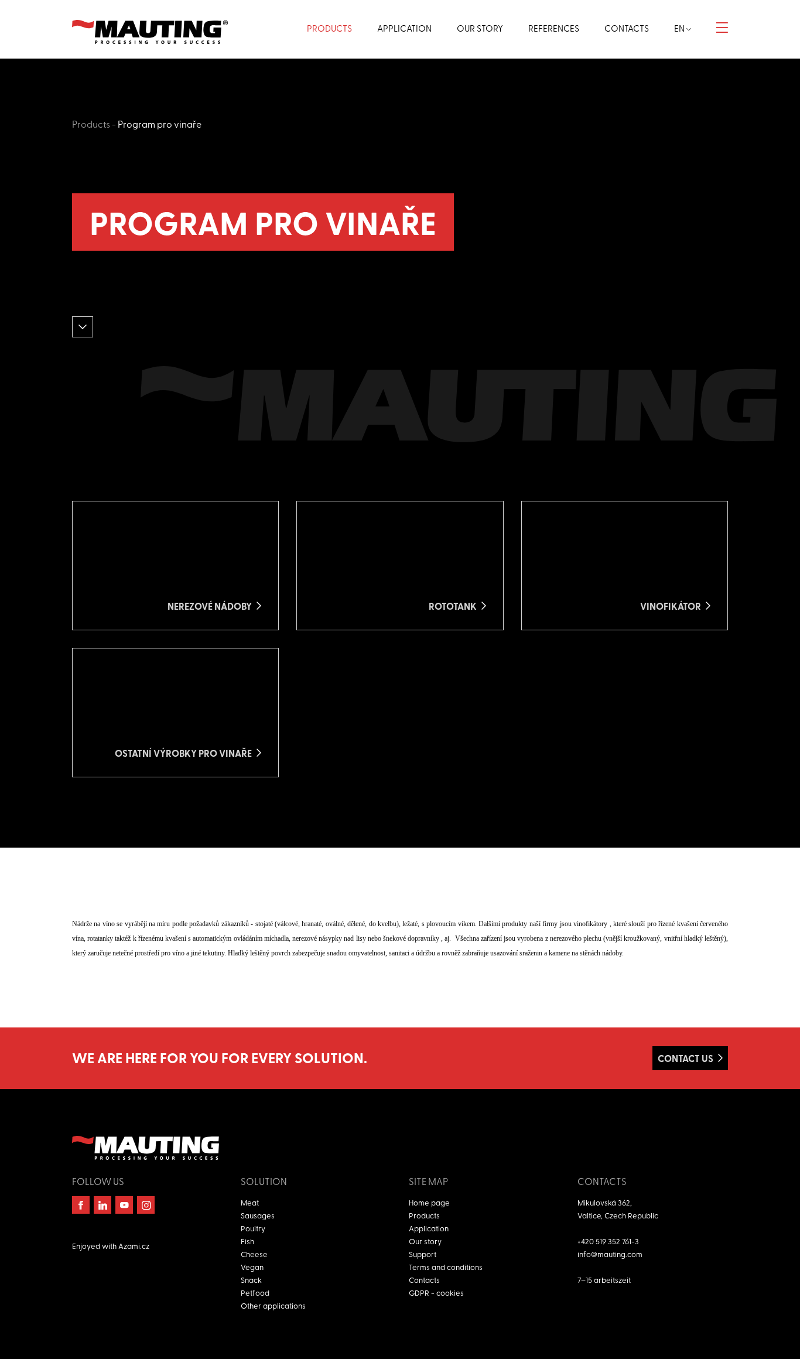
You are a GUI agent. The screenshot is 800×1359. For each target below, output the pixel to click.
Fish (247, 1241)
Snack (251, 1280)
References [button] (553, 28)
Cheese (254, 1254)
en (680, 28)
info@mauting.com (609, 1254)
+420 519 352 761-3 (608, 1241)
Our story (425, 1241)
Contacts (424, 1280)
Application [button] (404, 28)
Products (91, 123)
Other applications (273, 1305)
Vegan (252, 1267)
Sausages (258, 1215)
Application (429, 1228)
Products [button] (329, 28)
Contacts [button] (626, 28)
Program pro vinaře (159, 123)
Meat (250, 1202)
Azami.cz (133, 1246)
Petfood (255, 1292)
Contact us (685, 1058)
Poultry (253, 1228)
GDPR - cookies (436, 1292)
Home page (429, 1202)
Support (422, 1254)
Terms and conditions (446, 1267)
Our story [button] (480, 28)
